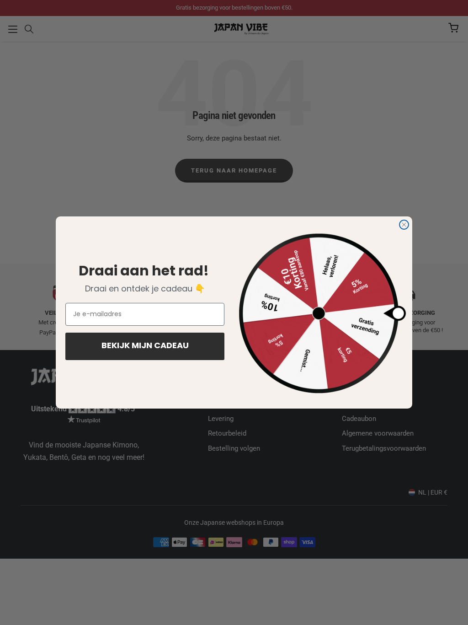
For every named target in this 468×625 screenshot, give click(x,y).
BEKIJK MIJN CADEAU (145, 346)
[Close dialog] (404, 224)
